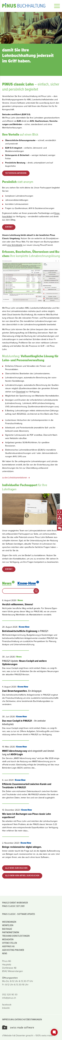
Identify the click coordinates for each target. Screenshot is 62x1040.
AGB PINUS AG (8, 946)
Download (20, 391)
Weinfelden (7, 925)
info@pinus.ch (9, 997)
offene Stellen (9, 942)
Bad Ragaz (7, 928)
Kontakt (8, 226)
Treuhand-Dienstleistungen (16, 935)
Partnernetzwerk (10, 932)
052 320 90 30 (9, 994)
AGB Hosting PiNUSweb (13, 949)
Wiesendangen (9, 921)
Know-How (27, 583)
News (8, 583)
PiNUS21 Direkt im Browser (15, 902)
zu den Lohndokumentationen (14, 477)
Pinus (25, 5)
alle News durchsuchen (16, 868)
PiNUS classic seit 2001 (13, 906)
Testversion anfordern (16, 173)
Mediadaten (7, 939)
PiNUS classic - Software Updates (18, 914)
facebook (6, 1004)
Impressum (7, 1019)
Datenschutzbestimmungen (28, 1019)
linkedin (6, 1008)
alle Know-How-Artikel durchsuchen (22, 875)
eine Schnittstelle (14, 245)
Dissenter (20, 1035)
